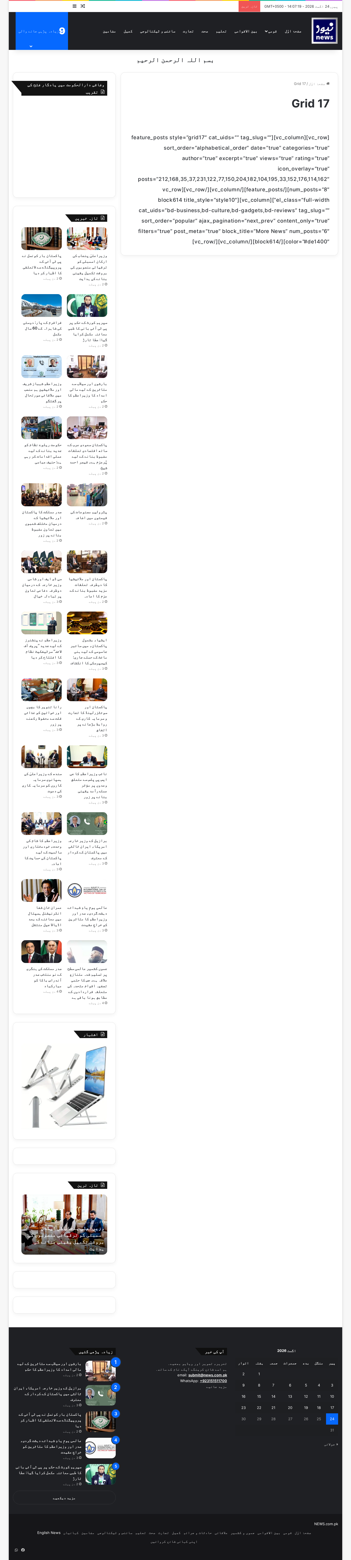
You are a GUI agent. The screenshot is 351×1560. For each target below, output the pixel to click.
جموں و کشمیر (243, 1532)
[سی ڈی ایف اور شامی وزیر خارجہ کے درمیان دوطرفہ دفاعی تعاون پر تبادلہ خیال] (41, 561)
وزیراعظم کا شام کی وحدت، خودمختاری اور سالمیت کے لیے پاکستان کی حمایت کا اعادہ (42, 852)
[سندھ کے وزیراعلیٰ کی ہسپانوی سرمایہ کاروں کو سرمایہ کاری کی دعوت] (41, 756)
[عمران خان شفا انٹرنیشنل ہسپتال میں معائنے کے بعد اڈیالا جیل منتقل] (41, 890)
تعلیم (221, 31)
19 (306, 1407)
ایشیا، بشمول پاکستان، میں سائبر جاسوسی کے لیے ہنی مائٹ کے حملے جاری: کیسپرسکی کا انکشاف (88, 651)
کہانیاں (71, 1532)
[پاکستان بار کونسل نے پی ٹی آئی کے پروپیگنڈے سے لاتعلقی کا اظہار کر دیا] (41, 238)
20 (290, 1407)
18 (319, 1407)
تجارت (188, 31)
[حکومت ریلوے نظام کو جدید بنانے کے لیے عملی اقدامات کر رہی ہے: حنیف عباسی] (41, 427)
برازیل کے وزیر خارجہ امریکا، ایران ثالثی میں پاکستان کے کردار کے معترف (48, 1393)
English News (49, 1532)
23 (243, 1407)
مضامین (109, 31)
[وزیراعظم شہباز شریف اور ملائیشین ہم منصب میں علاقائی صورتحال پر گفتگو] (41, 366)
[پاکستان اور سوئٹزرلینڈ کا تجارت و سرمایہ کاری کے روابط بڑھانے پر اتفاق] (87, 689)
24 (332, 1419)
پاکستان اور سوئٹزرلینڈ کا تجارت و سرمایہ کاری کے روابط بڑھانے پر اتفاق (87, 718)
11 (319, 1396)
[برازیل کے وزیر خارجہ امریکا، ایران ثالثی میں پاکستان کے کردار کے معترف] (87, 823)
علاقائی (221, 1532)
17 (332, 1407)
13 (290, 1396)
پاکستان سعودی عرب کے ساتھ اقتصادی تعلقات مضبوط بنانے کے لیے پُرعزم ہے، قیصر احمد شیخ (87, 456)
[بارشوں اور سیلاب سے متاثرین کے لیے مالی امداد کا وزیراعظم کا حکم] (87, 366)
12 (306, 1396)
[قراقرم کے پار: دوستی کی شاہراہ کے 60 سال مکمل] (41, 305)
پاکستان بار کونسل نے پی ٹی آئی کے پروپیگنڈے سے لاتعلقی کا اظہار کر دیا (50, 1420)
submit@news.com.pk (207, 1375)
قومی (272, 31)
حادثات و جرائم (197, 1532)
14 (273, 1396)
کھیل (128, 31)
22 (259, 1407)
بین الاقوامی (245, 31)
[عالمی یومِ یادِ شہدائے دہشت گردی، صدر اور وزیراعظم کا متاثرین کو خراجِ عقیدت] (87, 890)
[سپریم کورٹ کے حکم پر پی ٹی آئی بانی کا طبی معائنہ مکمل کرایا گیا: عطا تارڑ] (87, 305)
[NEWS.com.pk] (324, 30)
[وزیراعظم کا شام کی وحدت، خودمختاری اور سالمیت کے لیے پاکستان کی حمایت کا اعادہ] (41, 823)
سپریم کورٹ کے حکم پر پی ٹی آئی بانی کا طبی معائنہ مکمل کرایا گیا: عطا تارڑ (49, 1472)
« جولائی (331, 1444)
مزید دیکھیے (64, 1498)
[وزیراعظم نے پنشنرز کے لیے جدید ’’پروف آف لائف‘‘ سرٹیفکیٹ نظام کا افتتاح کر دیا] (41, 623)
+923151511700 (213, 1381)
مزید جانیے (216, 1386)
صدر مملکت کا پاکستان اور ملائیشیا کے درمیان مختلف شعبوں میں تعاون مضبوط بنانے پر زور (42, 523)
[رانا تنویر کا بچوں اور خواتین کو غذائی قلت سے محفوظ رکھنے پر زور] (41, 689)
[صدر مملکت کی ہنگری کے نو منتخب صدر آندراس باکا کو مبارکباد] (41, 951)
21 (273, 1407)
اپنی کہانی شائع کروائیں (174, 1541)
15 (259, 1396)
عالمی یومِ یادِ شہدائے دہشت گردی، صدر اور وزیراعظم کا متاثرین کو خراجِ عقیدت (51, 1446)
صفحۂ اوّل (293, 31)
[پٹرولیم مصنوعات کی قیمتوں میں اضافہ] (87, 494)
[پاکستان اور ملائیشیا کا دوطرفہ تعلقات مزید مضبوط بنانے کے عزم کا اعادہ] (87, 561)
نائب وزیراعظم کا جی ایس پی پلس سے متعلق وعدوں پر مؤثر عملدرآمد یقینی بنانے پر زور (88, 785)
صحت (205, 31)
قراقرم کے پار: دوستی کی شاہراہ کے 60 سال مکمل (42, 328)
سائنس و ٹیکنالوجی (157, 31)
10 (332, 1396)
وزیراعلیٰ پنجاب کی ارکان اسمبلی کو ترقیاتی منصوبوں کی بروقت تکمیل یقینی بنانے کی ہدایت (88, 267)
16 (243, 1396)
